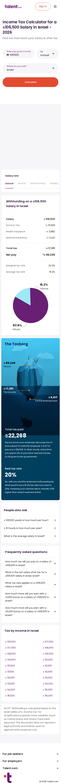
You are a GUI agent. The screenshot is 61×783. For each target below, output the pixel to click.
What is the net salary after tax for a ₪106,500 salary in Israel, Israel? (26, 574)
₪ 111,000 (47, 665)
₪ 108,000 (48, 647)
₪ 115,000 (47, 689)
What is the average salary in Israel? (24, 536)
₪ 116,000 (48, 695)
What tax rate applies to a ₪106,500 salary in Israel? (25, 584)
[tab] (9, 185)
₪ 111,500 (9, 671)
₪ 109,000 (48, 653)
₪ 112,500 (10, 677)
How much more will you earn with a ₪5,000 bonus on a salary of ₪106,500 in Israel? (27, 611)
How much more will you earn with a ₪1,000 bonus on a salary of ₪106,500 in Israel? (27, 597)
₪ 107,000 (48, 641)
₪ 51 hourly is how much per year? (23, 528)
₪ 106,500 (10, 641)
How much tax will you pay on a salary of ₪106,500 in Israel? (28, 563)
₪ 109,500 (10, 659)
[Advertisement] (30, 136)
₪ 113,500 (10, 683)
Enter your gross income (19, 51)
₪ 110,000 (48, 659)
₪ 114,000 (48, 683)
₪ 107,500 (10, 647)
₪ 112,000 (47, 671)
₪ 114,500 (10, 689)
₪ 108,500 (10, 653)
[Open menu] (55, 6)
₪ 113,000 (47, 677)
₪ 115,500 (10, 695)
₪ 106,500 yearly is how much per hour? (26, 520)
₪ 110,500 (10, 665)
